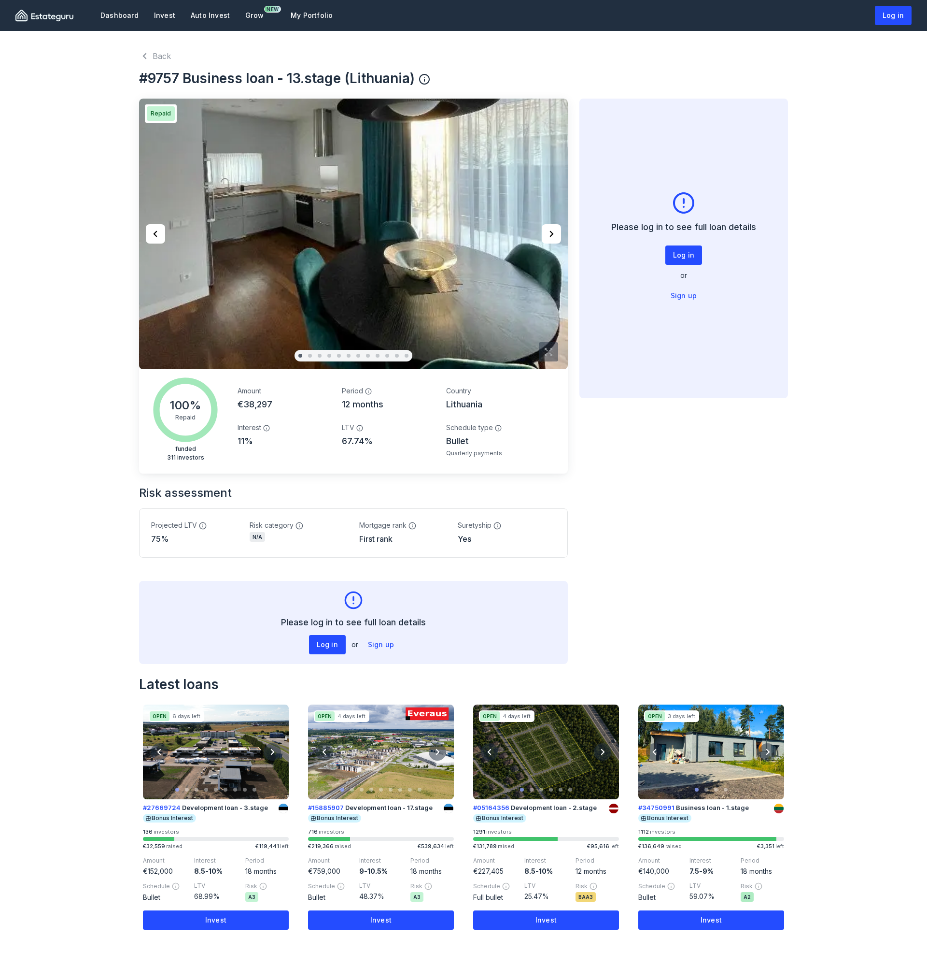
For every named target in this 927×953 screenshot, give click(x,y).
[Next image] (551, 234)
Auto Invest (210, 15)
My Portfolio (312, 15)
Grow (258, 12)
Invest (164, 15)
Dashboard (119, 15)
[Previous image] (155, 234)
